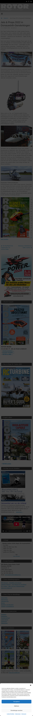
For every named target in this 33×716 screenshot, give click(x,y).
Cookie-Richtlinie (10, 713)
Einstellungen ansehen (16, 710)
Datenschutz (18, 713)
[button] (30, 685)
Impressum (23, 713)
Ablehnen (16, 706)
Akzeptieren (16, 701)
